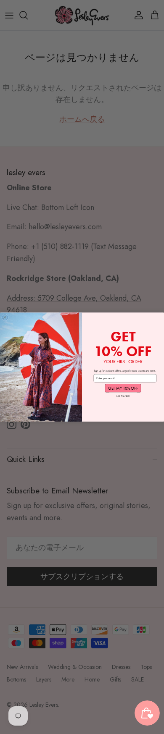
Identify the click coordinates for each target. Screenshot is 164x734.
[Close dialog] (5, 317)
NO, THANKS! (123, 395)
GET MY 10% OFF (123, 387)
